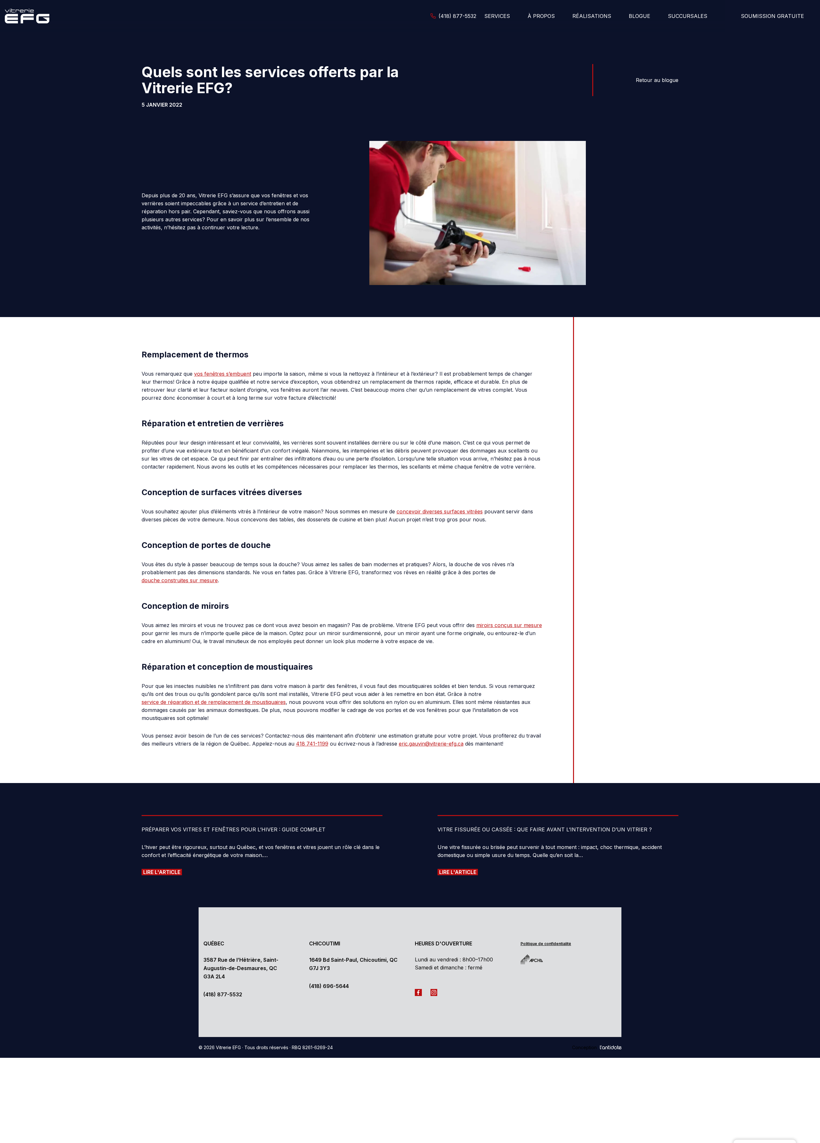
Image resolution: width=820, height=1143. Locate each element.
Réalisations (591, 16)
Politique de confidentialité (546, 943)
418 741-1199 (312, 743)
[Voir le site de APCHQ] (537, 959)
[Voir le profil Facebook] (420, 992)
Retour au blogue (657, 80)
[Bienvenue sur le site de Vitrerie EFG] (37, 16)
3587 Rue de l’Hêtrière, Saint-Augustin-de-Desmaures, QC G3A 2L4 (240, 968)
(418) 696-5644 (329, 986)
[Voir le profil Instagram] (435, 992)
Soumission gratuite (772, 16)
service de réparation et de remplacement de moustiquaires (214, 702)
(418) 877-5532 (222, 994)
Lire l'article (161, 872)
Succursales (687, 16)
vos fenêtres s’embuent (222, 374)
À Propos (541, 16)
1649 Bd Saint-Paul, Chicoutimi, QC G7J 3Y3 (353, 964)
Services (497, 16)
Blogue (639, 16)
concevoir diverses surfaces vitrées (440, 511)
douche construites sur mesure (180, 580)
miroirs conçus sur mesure (509, 625)
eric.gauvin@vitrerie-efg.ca (431, 743)
